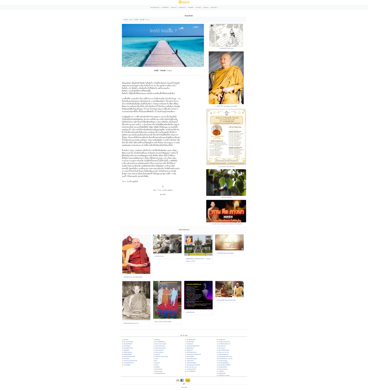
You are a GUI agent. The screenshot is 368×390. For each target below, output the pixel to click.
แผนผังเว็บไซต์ (127, 344)
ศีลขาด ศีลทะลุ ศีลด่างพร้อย (163, 322)
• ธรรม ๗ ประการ (226, 197)
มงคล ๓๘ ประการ (223, 352)
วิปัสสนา (157, 367)
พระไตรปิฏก (190, 342)
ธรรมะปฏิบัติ (190, 356)
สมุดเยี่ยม (126, 350)
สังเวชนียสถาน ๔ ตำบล (225, 358)
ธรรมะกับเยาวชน (160, 346)
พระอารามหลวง (223, 369)
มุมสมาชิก (213, 7)
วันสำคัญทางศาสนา (224, 375)
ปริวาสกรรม (158, 369)
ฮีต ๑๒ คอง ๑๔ (191, 367)
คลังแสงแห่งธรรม (192, 358)
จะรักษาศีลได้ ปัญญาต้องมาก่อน (226, 300)
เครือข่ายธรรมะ (127, 352)
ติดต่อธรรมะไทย (128, 348)
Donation (126, 358)
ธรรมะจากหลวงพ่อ (160, 344)
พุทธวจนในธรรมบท (224, 350)
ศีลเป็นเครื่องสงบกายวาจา (131, 323)
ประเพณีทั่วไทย (191, 371)
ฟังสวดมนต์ (158, 371)
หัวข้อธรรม (190, 344)
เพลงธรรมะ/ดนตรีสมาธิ (194, 354)
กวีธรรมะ (157, 354)
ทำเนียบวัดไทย (222, 367)
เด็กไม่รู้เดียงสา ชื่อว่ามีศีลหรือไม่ (133, 277)
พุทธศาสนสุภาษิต (223, 354)
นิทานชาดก (221, 348)
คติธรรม (173, 7)
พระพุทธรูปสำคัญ (223, 363)
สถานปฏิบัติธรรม (160, 342)
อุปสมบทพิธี (221, 373)
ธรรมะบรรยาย (159, 350)
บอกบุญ (205, 7)
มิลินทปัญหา (190, 348)
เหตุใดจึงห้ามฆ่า (159, 256)
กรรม (156, 358)
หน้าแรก (126, 20)
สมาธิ (156, 365)
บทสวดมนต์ (190, 361)
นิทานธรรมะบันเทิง (160, 348)
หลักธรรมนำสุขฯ (191, 363)
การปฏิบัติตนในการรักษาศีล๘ (225, 253)
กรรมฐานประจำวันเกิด (193, 365)
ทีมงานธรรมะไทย (128, 342)
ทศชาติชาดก (222, 346)
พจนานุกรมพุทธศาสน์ (193, 346)
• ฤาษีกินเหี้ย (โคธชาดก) (226, 48)
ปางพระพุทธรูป (222, 361)
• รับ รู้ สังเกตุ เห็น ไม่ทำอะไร (226, 167)
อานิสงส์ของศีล (190, 312)
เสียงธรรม (190, 350)
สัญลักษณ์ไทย (127, 354)
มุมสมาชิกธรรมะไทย (129, 356)
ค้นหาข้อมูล (126, 346)
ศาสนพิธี (190, 7)
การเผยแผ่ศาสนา (128, 363)
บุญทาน (157, 363)
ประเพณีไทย (127, 365)
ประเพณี (198, 7)
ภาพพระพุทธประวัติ (224, 342)
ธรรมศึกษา (165, 7)
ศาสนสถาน (182, 7)
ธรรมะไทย (184, 387)
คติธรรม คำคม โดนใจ (161, 356)
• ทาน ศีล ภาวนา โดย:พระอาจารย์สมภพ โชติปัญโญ (226, 224)
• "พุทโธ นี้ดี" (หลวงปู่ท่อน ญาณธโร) (226, 106)
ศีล (131, 20)
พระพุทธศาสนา (154, 7)
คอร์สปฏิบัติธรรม (160, 373)
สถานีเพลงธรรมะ (192, 352)
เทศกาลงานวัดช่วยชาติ (130, 361)
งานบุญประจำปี (191, 369)
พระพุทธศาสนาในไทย (224, 365)
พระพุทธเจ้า (221, 339)
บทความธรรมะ (159, 352)
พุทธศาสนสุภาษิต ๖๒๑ (225, 356)
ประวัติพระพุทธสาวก (224, 344)
